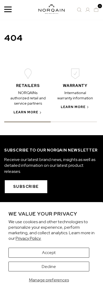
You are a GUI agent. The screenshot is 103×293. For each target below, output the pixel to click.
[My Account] (87, 9)
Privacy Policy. (28, 238)
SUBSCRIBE (26, 186)
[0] (96, 9)
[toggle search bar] (79, 9)
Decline (49, 266)
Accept (49, 252)
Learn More (26, 112)
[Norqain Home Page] (51, 10)
